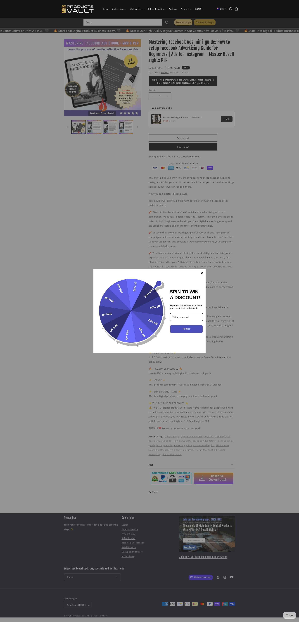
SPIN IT (186, 329)
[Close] (202, 273)
